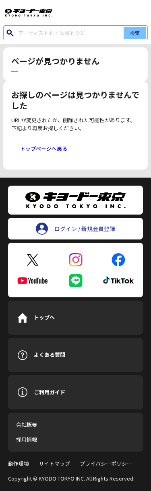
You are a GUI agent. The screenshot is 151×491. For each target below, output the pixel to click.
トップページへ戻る (43, 148)
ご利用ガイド (49, 392)
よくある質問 (49, 354)
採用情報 (26, 439)
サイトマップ (54, 463)
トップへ (44, 317)
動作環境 (18, 463)
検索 (135, 32)
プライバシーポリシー (106, 463)
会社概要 (26, 424)
